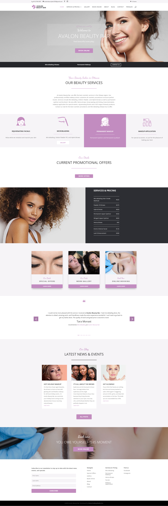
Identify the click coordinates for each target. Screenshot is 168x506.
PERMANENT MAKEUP (105, 131)
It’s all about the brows (83, 384)
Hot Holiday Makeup (52, 384)
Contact (120, 7)
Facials (107, 480)
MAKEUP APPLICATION (147, 131)
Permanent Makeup (109, 473)
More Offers (84, 176)
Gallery (87, 7)
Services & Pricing (73, 7)
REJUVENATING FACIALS (21, 131)
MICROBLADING (63, 131)
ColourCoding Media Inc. (95, 503)
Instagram (127, 473)
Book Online (97, 7)
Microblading (81, 325)
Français (129, 7)
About (106, 7)
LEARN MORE (47, 286)
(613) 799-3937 (37, 1)
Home (62, 7)
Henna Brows (109, 477)
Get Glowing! (108, 384)
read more (46, 405)
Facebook (127, 470)
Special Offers (91, 473)
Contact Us (116, 65)
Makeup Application (109, 483)
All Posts (84, 417)
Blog (113, 7)
